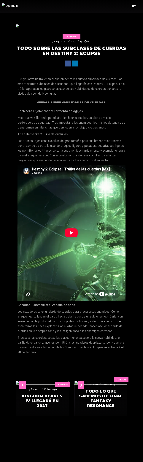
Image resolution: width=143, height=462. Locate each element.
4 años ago (71, 41)
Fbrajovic (58, 41)
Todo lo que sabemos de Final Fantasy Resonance (101, 398)
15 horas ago (50, 389)
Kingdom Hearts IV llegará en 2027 (42, 401)
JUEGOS (71, 36)
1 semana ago (109, 384)
